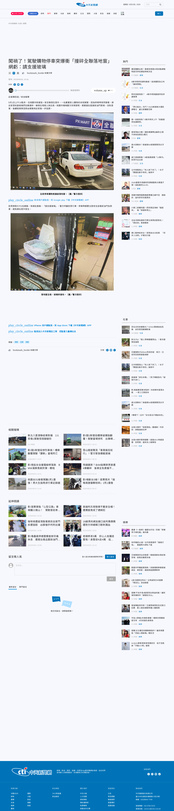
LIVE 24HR (18, 13)
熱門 (49, 13)
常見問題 (111, 796)
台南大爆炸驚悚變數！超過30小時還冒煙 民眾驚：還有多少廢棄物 (126, 443)
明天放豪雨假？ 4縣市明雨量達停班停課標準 (126, 97)
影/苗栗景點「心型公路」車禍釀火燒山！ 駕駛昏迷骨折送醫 (17, 511)
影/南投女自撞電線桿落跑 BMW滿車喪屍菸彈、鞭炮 (17, 469)
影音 (102, 13)
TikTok (159, 774)
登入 (159, 13)
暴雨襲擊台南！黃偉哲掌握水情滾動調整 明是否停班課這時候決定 (126, 72)
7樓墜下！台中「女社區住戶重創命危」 (126, 418)
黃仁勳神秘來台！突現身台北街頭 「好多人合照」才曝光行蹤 (126, 236)
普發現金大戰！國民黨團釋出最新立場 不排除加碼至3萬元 (126, 135)
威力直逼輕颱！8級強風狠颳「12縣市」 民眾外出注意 (126, 160)
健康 (108, 13)
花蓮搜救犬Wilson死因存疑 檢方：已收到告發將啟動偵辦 (126, 355)
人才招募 (83, 796)
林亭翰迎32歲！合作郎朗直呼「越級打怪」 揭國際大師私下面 (126, 545)
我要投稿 (111, 805)
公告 (109, 793)
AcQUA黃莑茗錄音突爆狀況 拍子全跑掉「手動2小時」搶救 (126, 646)
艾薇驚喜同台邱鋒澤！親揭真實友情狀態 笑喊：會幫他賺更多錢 (126, 558)
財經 (115, 13)
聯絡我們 (111, 799)
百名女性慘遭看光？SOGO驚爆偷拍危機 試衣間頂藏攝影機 (126, 330)
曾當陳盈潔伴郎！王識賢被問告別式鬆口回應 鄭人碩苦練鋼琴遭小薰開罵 (126, 608)
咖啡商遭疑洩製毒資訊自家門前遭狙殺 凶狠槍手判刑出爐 (17, 526)
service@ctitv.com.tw (152, 809)
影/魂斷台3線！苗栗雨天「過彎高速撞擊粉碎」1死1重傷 (72, 484)
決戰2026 (33, 13)
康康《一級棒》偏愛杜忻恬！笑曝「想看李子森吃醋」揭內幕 (126, 533)
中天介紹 (83, 793)
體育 (75, 13)
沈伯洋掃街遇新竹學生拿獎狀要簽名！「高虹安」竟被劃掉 (126, 223)
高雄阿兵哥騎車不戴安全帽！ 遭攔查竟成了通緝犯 (72, 511)
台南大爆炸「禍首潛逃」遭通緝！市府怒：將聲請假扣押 (126, 430)
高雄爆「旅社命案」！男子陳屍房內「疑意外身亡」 (126, 380)
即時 (42, 13)
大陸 (95, 13)
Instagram (152, 774)
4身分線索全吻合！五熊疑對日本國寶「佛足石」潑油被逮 (126, 583)
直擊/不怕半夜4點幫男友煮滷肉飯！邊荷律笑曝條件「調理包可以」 (126, 596)
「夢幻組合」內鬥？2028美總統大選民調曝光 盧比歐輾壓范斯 (126, 110)
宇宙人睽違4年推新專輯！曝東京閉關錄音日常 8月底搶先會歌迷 (126, 621)
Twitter (145, 774)
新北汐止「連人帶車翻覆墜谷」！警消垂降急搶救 (126, 342)
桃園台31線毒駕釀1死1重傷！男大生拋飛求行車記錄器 (17, 484)
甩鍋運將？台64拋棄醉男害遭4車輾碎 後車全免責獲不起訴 (72, 469)
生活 (82, 13)
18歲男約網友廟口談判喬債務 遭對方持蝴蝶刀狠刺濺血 (72, 526)
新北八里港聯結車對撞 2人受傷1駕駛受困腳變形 (17, 440)
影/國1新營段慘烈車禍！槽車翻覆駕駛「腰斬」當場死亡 (17, 454)
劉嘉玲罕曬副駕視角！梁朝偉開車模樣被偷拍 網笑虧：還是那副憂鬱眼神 (126, 570)
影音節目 (55, 796)
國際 (88, 13)
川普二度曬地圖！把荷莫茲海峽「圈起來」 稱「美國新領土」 (126, 211)
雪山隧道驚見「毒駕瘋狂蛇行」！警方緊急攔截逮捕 (72, 454)
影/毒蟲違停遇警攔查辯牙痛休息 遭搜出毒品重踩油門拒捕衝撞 (17, 540)
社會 (62, 13)
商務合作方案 (85, 808)
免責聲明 (83, 805)
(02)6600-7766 (146, 799)
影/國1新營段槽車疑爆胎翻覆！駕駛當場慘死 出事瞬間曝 (72, 440)
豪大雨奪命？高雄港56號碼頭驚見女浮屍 (126, 148)
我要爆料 (111, 802)
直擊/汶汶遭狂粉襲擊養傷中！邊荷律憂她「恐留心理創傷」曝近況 (126, 633)
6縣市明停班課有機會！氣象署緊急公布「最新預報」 (126, 85)
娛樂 (69, 13)
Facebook (148, 774)
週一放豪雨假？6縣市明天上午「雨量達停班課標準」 (126, 122)
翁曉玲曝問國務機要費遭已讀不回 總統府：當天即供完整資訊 (126, 198)
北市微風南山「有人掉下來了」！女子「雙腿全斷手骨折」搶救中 (126, 173)
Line (156, 774)
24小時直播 (56, 793)
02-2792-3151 (149, 806)
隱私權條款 (84, 802)
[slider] (42, 90)
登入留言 (110, 557)
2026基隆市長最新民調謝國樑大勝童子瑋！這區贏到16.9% (126, 185)
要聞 (55, 13)
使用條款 (83, 799)
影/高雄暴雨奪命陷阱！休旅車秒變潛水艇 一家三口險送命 (126, 393)
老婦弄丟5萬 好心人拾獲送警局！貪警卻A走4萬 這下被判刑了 (72, 540)
